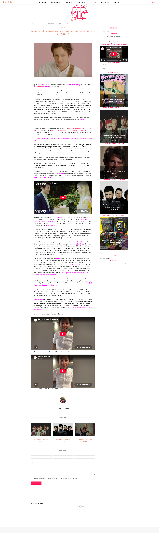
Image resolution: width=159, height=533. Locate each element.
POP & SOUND (42, 2)
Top (127, 530)
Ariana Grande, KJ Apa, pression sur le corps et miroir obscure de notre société (85, 439)
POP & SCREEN (55, 2)
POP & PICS (93, 2)
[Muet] (123, 60)
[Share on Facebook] (22, 47)
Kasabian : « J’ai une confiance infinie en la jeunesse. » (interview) (62, 438)
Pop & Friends (103, 64)
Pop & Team (102, 68)
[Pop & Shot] (79, 12)
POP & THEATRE (104, 2)
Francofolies (39, 87)
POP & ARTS (81, 2)
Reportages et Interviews (114, 201)
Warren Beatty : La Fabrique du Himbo (114, 172)
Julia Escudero (63, 408)
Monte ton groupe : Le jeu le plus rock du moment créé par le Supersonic (114, 243)
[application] (114, 54)
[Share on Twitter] (22, 51)
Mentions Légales (35, 508)
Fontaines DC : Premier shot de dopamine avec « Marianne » (41, 438)
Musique (63, 27)
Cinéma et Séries (114, 168)
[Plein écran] (126, 60)
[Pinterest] (22, 55)
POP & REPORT (69, 2)
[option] (114, 90)
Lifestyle (114, 237)
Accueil (32, 23)
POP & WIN (116, 2)
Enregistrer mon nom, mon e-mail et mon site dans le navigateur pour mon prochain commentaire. (55, 478)
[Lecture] (102, 60)
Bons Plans (113, 96)
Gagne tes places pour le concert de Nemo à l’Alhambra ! (113, 101)
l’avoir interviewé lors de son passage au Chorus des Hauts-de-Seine (70, 130)
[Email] (22, 59)
